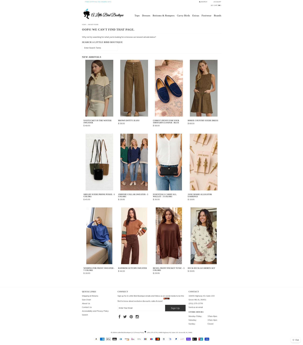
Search (204, 2)
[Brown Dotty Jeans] (134, 116)
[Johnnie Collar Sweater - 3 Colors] (134, 190)
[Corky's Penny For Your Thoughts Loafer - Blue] (169, 116)
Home (84, 24)
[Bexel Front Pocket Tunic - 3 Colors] (169, 263)
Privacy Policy (139, 332)
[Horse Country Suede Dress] (204, 116)
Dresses (146, 15)
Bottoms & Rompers (164, 15)
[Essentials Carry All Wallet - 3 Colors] (169, 190)
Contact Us (87, 307)
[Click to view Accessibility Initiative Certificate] (166, 301)
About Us (86, 303)
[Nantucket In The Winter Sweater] (99, 116)
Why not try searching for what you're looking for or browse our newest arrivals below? (119, 37)
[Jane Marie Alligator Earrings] (204, 190)
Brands (217, 15)
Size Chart (86, 299)
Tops (137, 15)
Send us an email (196, 307)
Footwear (207, 15)
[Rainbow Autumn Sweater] (134, 263)
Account (217, 2)
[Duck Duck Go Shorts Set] (204, 263)
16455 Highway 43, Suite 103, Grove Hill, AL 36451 (175, 332)
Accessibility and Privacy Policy (95, 311)
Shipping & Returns (90, 296)
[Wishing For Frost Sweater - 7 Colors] (99, 263)
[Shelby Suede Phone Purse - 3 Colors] (99, 190)
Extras (195, 15)
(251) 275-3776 (152, 332)
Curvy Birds (183, 15)
